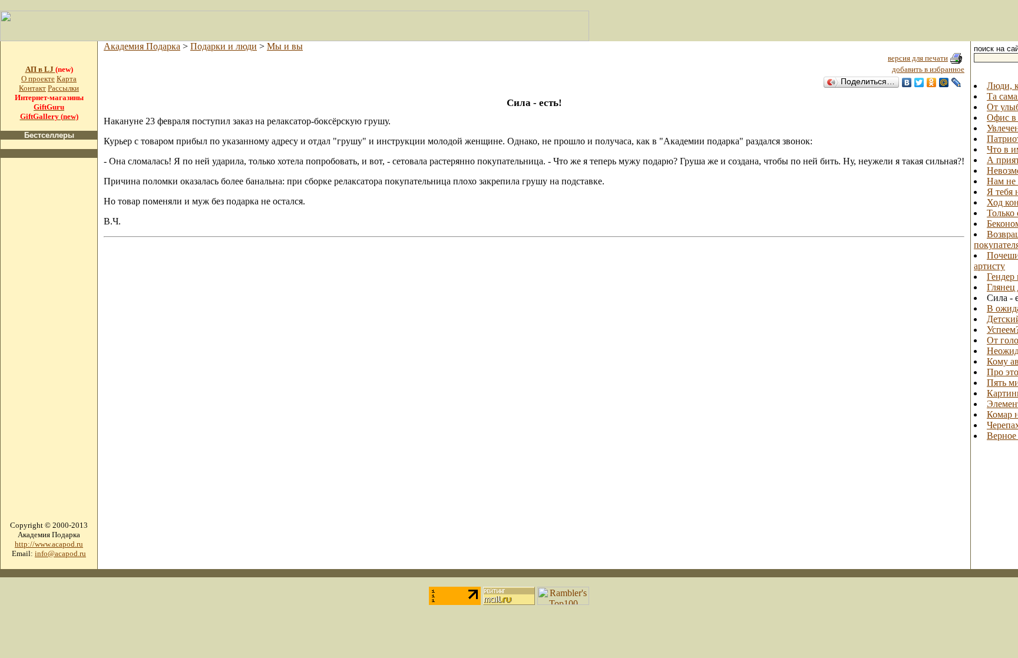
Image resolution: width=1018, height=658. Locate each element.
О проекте (38, 78)
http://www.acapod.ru (49, 544)
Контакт (32, 88)
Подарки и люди (223, 46)
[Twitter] (919, 82)
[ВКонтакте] (907, 82)
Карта (67, 78)
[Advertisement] (49, 344)
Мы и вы (285, 46)
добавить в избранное (928, 69)
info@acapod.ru (60, 553)
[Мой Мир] (944, 82)
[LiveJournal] (956, 82)
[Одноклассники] (932, 82)
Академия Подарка (142, 46)
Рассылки (63, 88)
